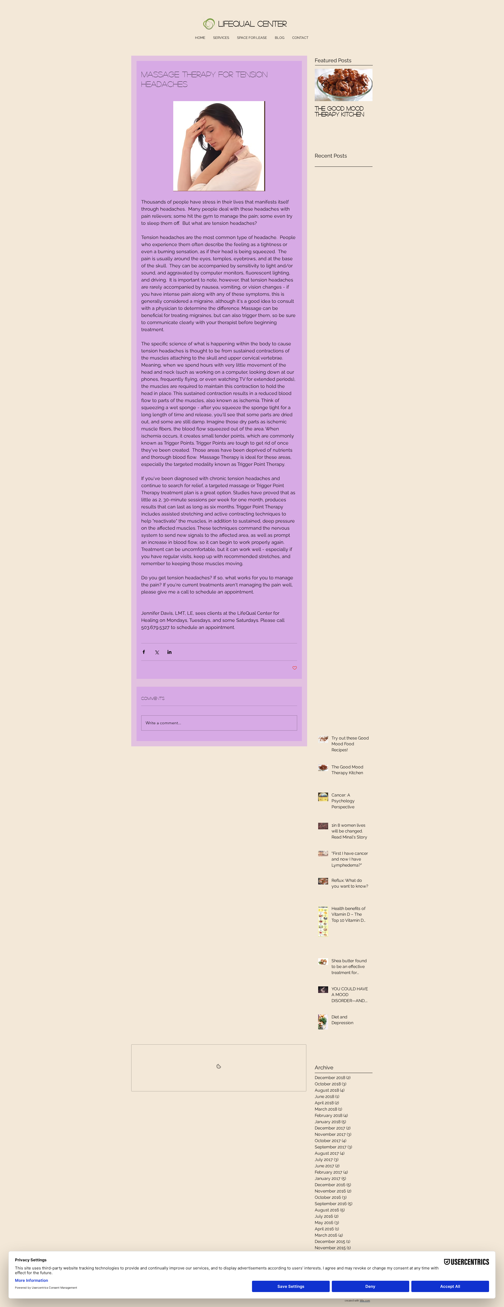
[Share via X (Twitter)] (156, 651)
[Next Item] (364, 85)
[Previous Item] (323, 85)
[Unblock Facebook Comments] (219, 1068)
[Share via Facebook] (143, 651)
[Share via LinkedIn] (169, 651)
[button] (221, 38)
